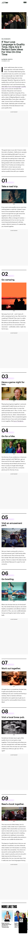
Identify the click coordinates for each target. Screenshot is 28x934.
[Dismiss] (25, 919)
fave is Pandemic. (18, 421)
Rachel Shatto (7, 59)
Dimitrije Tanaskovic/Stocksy (27, 21)
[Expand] (20, 919)
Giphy (14, 310)
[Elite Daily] (5, 2)
